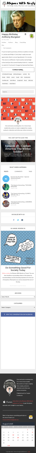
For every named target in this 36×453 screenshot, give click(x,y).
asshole (25, 74)
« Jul (8, 445)
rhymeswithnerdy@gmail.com (11, 419)
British (8, 77)
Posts (6, 171)
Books (3, 77)
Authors (10, 42)
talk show (30, 80)
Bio (29, 74)
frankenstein (27, 77)
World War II (12, 83)
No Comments (7, 48)
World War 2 (5, 83)
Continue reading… (18, 69)
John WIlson (13, 80)
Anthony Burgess (17, 74)
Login (29, 451)
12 (13, 435)
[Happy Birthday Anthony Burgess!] (18, 21)
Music (25, 80)
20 (18, 437)
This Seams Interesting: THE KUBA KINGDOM (21, 186)
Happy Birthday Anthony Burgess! (11, 35)
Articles (4, 42)
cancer (13, 77)
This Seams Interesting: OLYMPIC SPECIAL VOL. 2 (21, 194)
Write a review (6, 273)
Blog (16, 42)
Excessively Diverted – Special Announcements (20, 177)
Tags (30, 171)
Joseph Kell (20, 80)
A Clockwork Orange (7, 74)
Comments (18, 171)
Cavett (17, 77)
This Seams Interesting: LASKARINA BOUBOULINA (21, 202)
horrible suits (5, 80)
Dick (22, 77)
